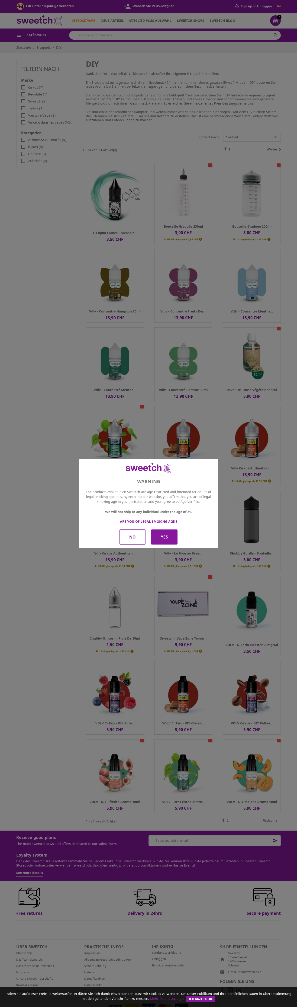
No (132, 537)
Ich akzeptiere (201, 999)
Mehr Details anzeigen (167, 998)
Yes (164, 537)
